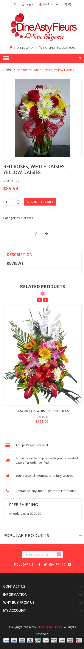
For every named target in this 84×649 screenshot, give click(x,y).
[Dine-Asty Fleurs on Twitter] (45, 564)
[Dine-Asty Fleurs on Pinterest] (57, 564)
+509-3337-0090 (59, 48)
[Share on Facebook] (36, 234)
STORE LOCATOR (23, 48)
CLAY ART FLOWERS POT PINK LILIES (42, 411)
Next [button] (45, 300)
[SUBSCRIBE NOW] (59, 554)
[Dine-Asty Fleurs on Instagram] (63, 564)
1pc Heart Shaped (34, 616)
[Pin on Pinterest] (46, 234)
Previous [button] (39, 300)
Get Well (27, 218)
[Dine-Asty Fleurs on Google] (51, 564)
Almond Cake (31, 646)
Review (16, 263)
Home (7, 70)
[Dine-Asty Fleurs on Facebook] (39, 564)
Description (20, 254)
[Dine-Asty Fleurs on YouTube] (69, 564)
